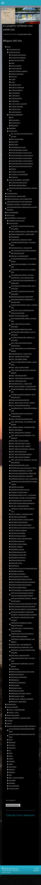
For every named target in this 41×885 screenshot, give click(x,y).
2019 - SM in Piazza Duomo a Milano (21, 454)
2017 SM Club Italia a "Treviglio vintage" (22, 519)
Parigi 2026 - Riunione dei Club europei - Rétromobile (23, 227)
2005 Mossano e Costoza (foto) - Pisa (22, 647)
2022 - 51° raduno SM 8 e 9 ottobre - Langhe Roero (24, 363)
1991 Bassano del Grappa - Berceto (21, 693)
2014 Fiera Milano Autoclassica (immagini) (23, 606)
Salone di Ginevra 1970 (17, 60)
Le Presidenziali (15, 93)
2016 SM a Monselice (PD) (18, 552)
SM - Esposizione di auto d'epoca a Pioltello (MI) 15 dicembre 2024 (23, 252)
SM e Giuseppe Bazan (17, 139)
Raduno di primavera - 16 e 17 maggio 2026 (19, 199)
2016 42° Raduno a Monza (18, 536)
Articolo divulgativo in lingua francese (22, 155)
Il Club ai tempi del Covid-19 (19, 182)
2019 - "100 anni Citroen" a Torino (20, 443)
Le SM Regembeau (16, 98)
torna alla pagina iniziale (24, 34)
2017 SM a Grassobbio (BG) (18, 517)
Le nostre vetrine (14, 788)
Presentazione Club (14, 49)
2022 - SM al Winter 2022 (18, 381)
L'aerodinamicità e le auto (18, 147)
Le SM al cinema (15, 109)
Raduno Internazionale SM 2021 (20, 400)
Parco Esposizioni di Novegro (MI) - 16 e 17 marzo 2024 (23, 287)
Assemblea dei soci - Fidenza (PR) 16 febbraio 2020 (24, 409)
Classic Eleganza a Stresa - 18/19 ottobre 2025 (24, 231)
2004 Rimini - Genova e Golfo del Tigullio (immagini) (23, 651)
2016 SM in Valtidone (17, 546)
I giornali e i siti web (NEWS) (19, 174)
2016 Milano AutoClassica (18, 557)
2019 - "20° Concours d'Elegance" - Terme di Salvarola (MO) (24, 461)
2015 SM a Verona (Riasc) (18, 574)
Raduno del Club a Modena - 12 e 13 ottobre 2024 (23, 265)
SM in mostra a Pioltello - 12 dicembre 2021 (23, 386)
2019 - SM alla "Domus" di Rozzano (21, 432)
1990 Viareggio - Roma (17, 696)
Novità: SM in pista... (17, 563)
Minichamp (12, 742)
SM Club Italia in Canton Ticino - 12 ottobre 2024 (23, 271)
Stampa (6, 868)
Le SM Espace (15, 101)
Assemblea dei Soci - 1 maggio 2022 (21, 383)
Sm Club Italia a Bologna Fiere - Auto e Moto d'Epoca (23, 260)
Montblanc (12, 783)
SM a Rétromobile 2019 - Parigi (20, 465)
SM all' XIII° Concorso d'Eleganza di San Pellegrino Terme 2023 (22, 312)
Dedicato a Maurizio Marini (18, 185)
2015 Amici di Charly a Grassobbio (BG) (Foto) (24, 568)
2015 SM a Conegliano (17, 571)
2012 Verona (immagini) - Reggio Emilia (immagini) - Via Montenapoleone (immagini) (24, 613)
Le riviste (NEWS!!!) (12, 212)
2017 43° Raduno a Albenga (19, 530)
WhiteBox (12, 761)
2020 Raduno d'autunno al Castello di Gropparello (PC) (21, 415)
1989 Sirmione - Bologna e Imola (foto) (22, 699)
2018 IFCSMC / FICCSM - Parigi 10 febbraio (23, 498)
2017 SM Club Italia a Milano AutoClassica (23, 503)
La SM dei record (16, 84)
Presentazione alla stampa (18, 55)
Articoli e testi (13, 131)
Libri (12, 117)
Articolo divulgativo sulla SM (19, 150)
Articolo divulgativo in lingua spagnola (22, 163)
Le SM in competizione (17, 87)
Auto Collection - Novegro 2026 (16, 196)
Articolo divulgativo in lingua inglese (21, 158)
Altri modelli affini (14, 786)
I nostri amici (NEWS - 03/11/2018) (19, 180)
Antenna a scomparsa (17, 74)
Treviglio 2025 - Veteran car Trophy (21, 239)
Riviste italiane (15, 120)
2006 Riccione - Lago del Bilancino (21, 644)
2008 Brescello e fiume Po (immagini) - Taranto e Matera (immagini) (22, 635)
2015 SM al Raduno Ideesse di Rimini (21, 579)
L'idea (12, 63)
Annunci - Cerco (14, 712)
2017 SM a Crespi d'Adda (18, 533)
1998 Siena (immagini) (17, 674)
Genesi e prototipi (16, 65)
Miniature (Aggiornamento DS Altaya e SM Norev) (21, 726)
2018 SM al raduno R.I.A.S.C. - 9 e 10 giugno (23, 495)
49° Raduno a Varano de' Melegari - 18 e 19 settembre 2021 (23, 396)
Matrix (11, 756)
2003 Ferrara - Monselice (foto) (20, 655)
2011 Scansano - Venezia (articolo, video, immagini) (22, 619)
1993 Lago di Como (16, 688)
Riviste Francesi (15, 123)
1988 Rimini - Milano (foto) (18, 701)
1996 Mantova (15, 680)
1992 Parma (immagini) (17, 690)
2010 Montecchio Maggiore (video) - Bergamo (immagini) (21, 624)
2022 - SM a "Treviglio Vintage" (20, 367)
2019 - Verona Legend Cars (19, 451)
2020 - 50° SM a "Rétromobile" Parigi (22, 419)
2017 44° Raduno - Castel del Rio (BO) (22, 514)
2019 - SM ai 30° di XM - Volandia (20, 446)
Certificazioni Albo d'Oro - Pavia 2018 (21, 476)
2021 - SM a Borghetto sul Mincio (20, 405)
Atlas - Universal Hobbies (16, 777)
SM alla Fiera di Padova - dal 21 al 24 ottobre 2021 (23, 390)
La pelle (13, 79)
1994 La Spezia (15, 685)
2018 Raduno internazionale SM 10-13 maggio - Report (24, 483)
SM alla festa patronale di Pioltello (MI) (22, 296)
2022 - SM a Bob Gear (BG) (19, 375)
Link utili (9, 723)
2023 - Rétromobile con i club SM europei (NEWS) (23, 350)
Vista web (36, 870)
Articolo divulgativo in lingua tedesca (21, 161)
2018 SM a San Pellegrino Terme (20, 489)
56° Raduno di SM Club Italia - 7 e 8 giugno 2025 (23, 244)
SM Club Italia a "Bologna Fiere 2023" (21, 329)
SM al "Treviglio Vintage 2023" (19, 315)
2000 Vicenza (15, 669)
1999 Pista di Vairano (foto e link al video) (22, 671)
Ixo (10, 750)
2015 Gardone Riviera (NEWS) (19, 576)
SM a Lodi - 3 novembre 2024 (19, 256)
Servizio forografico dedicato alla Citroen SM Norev (22, 735)
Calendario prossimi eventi (16, 220)
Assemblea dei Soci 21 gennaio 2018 (21, 500)
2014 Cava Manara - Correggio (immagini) (23, 590)
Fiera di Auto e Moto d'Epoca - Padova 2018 (23, 473)
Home (8, 46)
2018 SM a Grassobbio (17, 487)
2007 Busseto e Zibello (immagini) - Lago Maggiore (23, 640)
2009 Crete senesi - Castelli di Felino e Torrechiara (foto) (22, 629)
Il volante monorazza (17, 106)
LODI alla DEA (15, 237)
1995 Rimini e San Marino (18, 682)
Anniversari (14, 177)
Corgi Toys (12, 745)
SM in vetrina (11, 215)
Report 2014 (14, 142)
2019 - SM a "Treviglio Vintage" (20, 440)
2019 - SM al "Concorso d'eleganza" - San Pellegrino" (23, 437)
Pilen (10, 775)
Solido (11, 764)
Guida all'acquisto (16, 112)
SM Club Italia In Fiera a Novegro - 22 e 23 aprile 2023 (23, 333)
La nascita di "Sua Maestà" (18, 57)
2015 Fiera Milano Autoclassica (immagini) (23, 582)
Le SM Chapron (15, 95)
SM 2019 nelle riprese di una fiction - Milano (23, 468)
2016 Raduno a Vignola (17, 549)
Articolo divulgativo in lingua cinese (21, 152)
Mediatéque (12, 128)
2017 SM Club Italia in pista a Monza (21, 525)
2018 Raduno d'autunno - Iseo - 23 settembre (24, 478)
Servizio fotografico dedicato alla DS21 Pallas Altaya (22, 730)
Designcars (12, 748)
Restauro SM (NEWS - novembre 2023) (18, 718)
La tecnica (14, 76)
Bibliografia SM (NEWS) (16, 114)
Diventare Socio (11, 704)
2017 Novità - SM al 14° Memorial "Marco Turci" (22, 510)
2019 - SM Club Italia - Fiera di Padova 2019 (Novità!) (23, 423)
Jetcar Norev (12, 767)
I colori (13, 82)
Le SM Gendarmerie (17, 90)
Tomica (11, 758)
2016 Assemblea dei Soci (18, 560)
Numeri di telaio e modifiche (19, 71)
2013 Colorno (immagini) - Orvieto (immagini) (24, 609)
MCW (10, 753)
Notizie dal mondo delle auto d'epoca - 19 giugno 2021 (23, 189)
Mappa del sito (14, 868)
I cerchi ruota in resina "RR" (19, 104)
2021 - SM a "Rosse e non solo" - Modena (23, 402)
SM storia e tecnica (14, 52)
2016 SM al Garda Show (18, 541)
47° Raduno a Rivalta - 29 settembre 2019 (23, 427)
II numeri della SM (16, 68)
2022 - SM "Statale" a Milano (19, 359)
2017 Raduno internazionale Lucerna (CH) (23, 527)
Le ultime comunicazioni (18, 171)
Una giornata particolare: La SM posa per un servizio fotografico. (22, 208)
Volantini (13, 169)
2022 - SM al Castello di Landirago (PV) (22, 378)
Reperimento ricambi (13, 715)
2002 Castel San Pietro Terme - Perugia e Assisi (23, 659)
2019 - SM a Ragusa (16, 430)
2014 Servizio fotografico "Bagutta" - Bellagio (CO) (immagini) (24, 600)
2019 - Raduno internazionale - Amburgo (22, 449)
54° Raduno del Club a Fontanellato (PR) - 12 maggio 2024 (23, 282)
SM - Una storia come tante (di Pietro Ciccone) (21, 135)
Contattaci (10, 720)
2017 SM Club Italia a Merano (19, 522)
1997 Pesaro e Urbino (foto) (19, 677)
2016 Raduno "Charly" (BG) (18, 555)
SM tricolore (14, 144)
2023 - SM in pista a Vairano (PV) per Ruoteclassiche (21, 344)
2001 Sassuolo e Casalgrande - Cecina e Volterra (22, 665)
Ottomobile (12, 780)
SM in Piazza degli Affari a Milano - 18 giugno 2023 (23, 320)
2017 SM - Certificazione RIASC (20, 506)
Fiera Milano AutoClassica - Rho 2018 (21, 470)
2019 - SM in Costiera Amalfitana (20, 457)
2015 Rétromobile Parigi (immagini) (21, 584)
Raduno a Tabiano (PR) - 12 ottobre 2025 (22, 234)
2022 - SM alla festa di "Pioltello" (20, 356)
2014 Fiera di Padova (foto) (18, 587)
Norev (11, 739)
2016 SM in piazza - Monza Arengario (21, 538)
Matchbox (12, 772)
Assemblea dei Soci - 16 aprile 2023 (21, 354)
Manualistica (14, 125)
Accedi (37, 868)
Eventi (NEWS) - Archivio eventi (16, 218)
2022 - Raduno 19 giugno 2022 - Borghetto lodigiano (23, 371)
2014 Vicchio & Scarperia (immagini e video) (24, 603)
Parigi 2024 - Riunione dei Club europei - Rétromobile (23, 293)
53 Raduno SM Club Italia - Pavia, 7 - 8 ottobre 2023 (24, 306)
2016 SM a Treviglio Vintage (19, 544)
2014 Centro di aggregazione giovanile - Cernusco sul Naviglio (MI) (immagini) (22, 594)
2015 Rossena (15, 565)
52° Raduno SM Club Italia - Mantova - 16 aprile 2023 (23, 339)
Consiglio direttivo (12, 193)
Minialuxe (12, 769)
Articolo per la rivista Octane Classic (21, 166)
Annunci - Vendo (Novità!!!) (17, 709)
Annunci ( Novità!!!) (12, 707)
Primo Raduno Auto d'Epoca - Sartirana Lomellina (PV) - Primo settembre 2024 (22, 276)
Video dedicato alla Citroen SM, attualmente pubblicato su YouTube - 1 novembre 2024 (19, 203)
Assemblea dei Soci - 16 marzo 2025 (21, 248)
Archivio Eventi (13, 223)
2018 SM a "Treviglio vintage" (19, 492)
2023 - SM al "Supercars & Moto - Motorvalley (21, 325)
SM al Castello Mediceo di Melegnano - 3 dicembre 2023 (23, 301)
